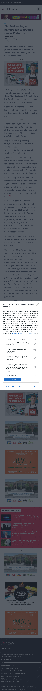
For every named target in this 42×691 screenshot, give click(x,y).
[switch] (34, 344)
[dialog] (21, 345)
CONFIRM (12, 379)
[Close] (38, 305)
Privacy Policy (32, 386)
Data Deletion (10, 386)
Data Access (21, 386)
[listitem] (21, 339)
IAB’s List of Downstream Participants (23, 333)
